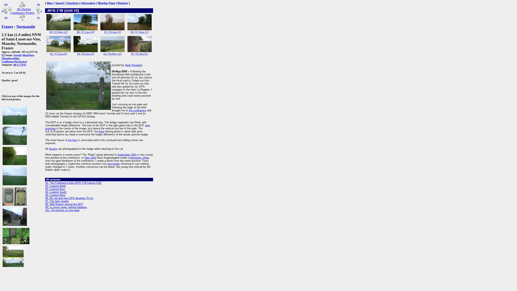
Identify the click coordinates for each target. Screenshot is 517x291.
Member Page (106, 3)
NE (38, 4)
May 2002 (90, 157)
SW (6, 18)
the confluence (137, 110)
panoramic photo (139, 157)
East (101, 131)
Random (123, 3)
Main (50, 3)
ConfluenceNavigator (14, 61)
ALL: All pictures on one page (62, 210)
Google (18, 55)
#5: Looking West (55, 195)
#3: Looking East (55, 189)
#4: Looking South (55, 192)
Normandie (25, 26)
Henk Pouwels (133, 65)
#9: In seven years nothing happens (66, 207)
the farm (73, 140)
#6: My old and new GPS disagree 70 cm (69, 198)
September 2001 (127, 154)
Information (88, 3)
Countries (72, 3)
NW (6, 4)
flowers (53, 148)
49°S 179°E (19, 64)
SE (38, 18)
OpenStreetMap (11, 58)
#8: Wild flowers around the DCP (64, 204)
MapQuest (28, 55)
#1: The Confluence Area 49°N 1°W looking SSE (73, 183)
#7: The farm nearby (57, 201)
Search (59, 3)
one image (113, 163)
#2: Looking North (55, 186)
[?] (3, 55)
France (7, 26)
